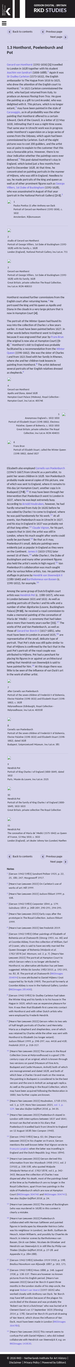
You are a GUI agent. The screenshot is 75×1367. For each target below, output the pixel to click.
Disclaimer (15, 1362)
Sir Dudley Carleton (18, 76)
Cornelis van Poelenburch (50, 468)
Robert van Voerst (30, 1290)
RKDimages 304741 (55, 1194)
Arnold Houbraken (33, 504)
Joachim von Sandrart (19, 72)
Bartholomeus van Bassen (42, 579)
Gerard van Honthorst (19, 64)
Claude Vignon (40, 527)
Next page (56, 37)
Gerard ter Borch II (28, 631)
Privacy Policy (32, 1362)
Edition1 (61, 1362)
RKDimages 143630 (20, 1344)
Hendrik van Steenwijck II (47, 575)
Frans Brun (57, 337)
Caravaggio (13, 112)
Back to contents (22, 31)
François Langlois (19, 1149)
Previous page (53, 31)
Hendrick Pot (27, 595)
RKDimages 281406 (20, 989)
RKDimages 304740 (28, 1194)
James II (32, 551)
